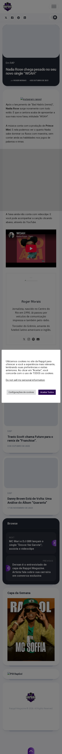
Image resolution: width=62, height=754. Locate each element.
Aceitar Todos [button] (47, 392)
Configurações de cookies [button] (21, 392)
